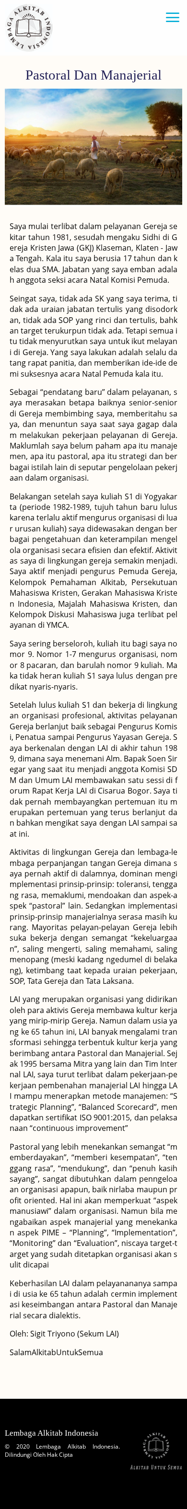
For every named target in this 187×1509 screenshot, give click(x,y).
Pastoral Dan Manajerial (93, 74)
